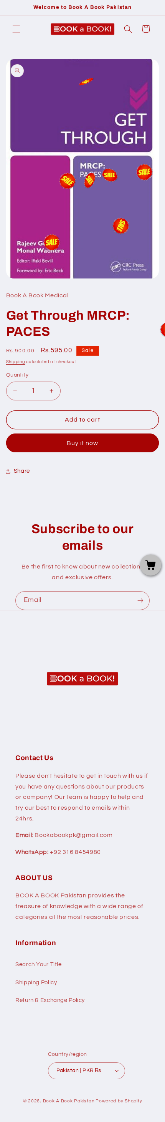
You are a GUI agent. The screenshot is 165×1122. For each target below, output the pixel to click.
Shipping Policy (36, 982)
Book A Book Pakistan (69, 1101)
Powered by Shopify (119, 1101)
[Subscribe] (140, 600)
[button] (16, 29)
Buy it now (83, 443)
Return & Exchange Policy (50, 1000)
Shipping (15, 362)
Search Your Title (38, 964)
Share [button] (22, 471)
